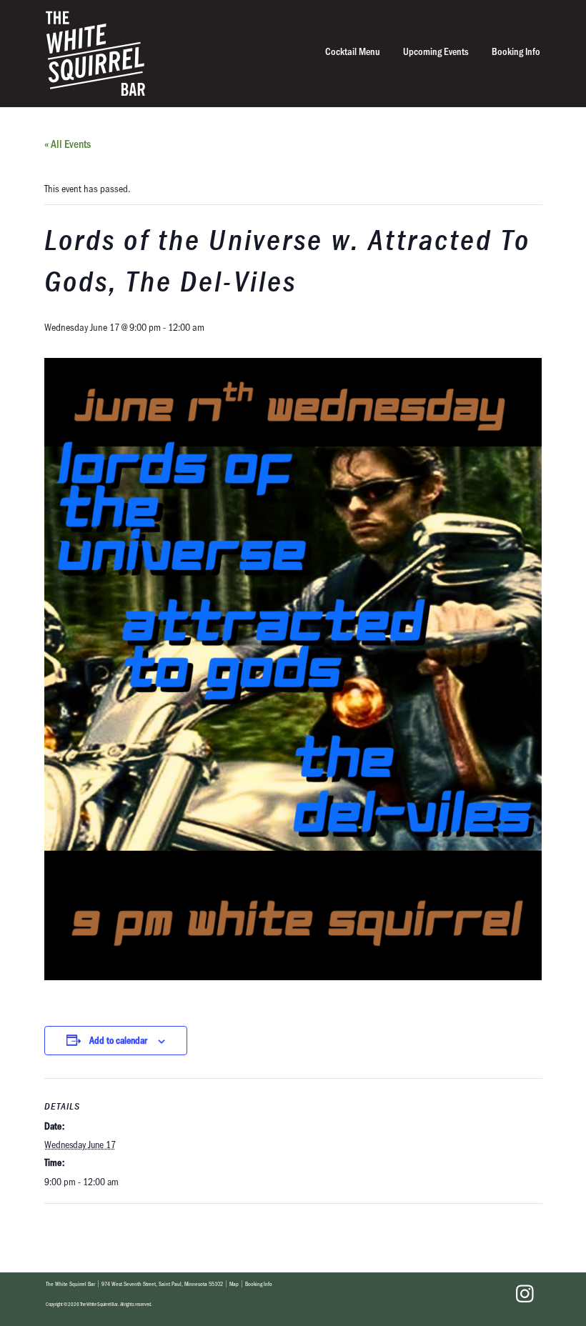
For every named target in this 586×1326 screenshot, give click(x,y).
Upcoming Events (436, 51)
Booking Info (516, 51)
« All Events (67, 143)
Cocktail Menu (352, 51)
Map (234, 1283)
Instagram (524, 1293)
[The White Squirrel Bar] (192, 53)
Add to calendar (118, 1040)
